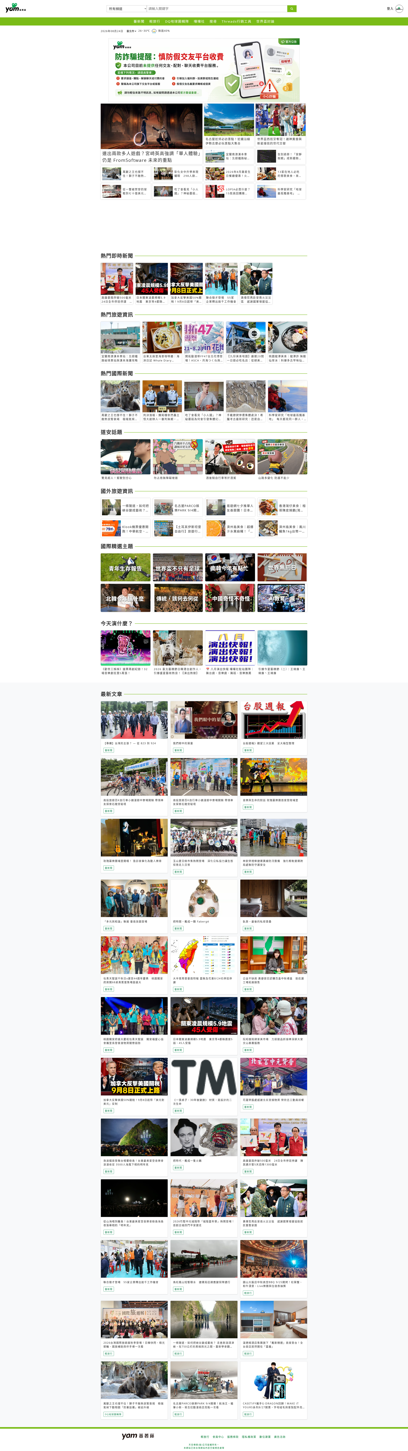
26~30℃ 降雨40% (154, 31)
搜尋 (213, 21)
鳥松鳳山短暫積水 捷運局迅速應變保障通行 (201, 1282)
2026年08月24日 (112, 31)
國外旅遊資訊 (117, 491)
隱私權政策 (249, 1437)
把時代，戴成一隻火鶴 (187, 1160)
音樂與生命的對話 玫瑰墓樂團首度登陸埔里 (270, 800)
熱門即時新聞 (117, 255)
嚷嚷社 (199, 21)
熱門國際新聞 (117, 373)
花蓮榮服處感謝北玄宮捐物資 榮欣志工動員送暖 (273, 1100)
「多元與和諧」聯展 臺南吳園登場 (125, 921)
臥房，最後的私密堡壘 (257, 921)
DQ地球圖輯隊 (177, 21)
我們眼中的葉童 (183, 743)
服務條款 (233, 1437)
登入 (390, 8)
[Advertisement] (196, 226)
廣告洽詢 (280, 1437)
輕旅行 (154, 21)
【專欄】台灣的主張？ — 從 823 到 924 (129, 743)
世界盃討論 (265, 21)
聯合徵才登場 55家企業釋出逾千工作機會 (131, 1282)
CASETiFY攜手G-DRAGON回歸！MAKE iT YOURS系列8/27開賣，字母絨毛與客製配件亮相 (272, 1407)
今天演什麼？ (117, 623)
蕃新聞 (139, 21)
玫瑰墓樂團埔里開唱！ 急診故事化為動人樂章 (132, 861)
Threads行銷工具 (236, 21)
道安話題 (111, 432)
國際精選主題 (117, 546)
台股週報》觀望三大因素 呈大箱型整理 (269, 743)
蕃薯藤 (15, 8)
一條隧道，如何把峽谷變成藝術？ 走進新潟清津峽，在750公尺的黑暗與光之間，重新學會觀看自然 (203, 1346)
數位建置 (265, 1437)
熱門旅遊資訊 (117, 314)
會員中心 (218, 1437)
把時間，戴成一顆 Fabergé (191, 921)
